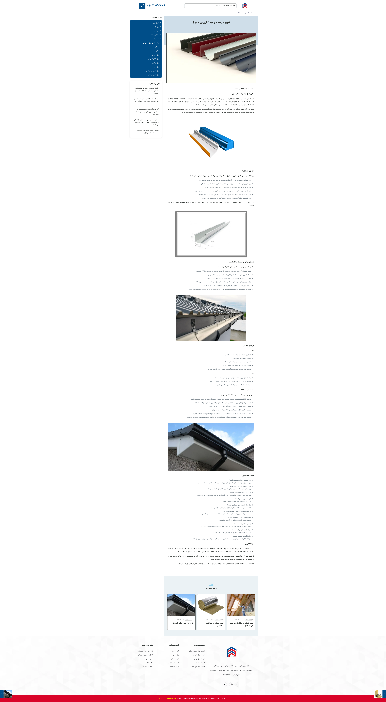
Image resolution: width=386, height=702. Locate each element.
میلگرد (157, 47)
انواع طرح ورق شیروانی (145, 651)
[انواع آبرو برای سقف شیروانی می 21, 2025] (6, 694)
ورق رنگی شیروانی (153, 59)
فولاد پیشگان (248, 619)
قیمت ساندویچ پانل (198, 667)
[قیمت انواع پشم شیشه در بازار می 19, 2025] (380, 694)
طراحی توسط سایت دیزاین (168, 698)
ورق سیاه (156, 67)
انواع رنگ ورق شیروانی (145, 655)
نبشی (157, 51)
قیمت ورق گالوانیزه (198, 655)
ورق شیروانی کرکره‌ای (152, 71)
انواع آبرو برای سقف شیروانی (182, 623)
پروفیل (157, 27)
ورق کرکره (150, 663)
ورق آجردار (155, 55)
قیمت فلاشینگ (174, 659)
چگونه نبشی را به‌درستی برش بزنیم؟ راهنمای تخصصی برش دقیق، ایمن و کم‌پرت (147, 90)
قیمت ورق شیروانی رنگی (197, 651)
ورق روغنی (155, 63)
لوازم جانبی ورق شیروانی (151, 43)
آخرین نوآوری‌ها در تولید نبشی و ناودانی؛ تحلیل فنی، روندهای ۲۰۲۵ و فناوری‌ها (147, 112)
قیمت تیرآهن (174, 667)
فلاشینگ (156, 39)
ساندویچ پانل (155, 35)
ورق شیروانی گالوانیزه (152, 75)
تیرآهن (156, 31)
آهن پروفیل (175, 651)
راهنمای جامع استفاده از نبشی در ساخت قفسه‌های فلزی (148, 131)
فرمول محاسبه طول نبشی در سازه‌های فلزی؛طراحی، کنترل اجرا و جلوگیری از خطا (146, 101)
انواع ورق (156, 23)
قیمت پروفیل (200, 663)
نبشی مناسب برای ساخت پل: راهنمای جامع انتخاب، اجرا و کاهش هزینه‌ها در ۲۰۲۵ (146, 122)
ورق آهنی (176, 655)
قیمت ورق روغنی (199, 659)
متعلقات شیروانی (147, 667)
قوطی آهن (149, 659)
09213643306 (227, 675)
